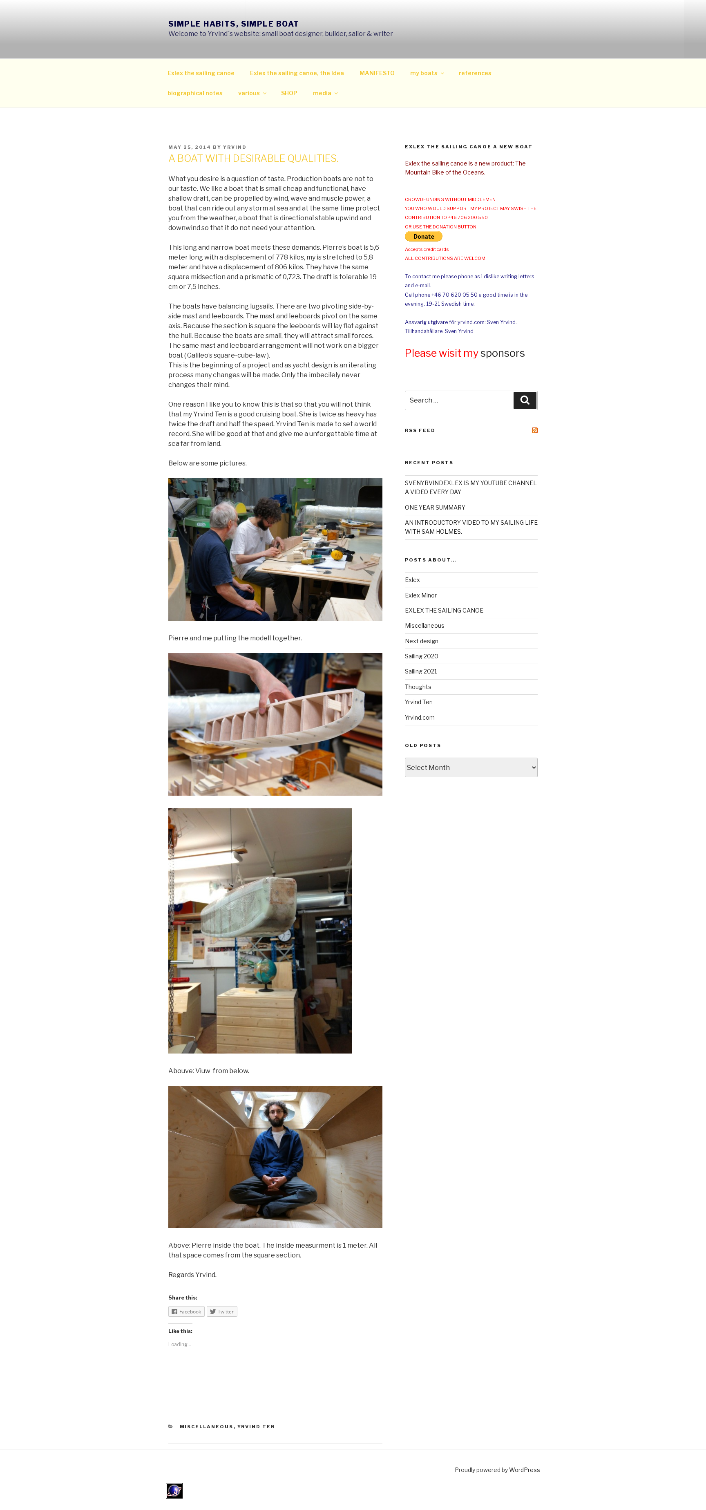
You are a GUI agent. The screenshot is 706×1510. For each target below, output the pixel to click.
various (249, 92)
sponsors (502, 353)
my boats (424, 72)
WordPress (524, 1469)
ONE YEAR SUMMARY (435, 507)
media (322, 92)
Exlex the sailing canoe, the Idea (297, 72)
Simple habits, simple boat (233, 24)
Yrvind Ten (256, 1426)
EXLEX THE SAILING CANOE (444, 610)
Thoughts (418, 686)
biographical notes (195, 92)
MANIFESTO (377, 72)
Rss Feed (420, 430)
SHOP (289, 92)
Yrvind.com (420, 717)
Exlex (412, 579)
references (475, 72)
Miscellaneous (207, 1426)
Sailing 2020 (421, 656)
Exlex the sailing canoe (201, 72)
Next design (421, 641)
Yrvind (235, 147)
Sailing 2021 (421, 671)
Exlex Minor (421, 595)
